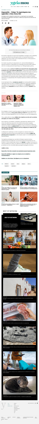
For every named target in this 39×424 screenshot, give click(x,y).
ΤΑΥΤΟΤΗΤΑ (14, 417)
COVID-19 (6, 163)
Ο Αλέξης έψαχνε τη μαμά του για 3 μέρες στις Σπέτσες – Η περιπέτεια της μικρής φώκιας (17, 396)
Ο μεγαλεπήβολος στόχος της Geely (27, 223)
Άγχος (18, 163)
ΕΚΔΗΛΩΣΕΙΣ (15, 407)
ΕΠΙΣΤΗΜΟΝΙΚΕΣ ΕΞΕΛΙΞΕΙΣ (6, 9)
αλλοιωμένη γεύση (33, 68)
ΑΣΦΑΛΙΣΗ (18, 6)
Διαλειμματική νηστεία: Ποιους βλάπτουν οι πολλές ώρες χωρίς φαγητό (14, 250)
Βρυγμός (23, 163)
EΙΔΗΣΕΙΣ (15, 403)
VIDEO (15, 404)
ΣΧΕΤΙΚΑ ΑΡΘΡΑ (5, 172)
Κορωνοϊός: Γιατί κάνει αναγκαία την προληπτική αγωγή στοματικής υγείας (18, 151)
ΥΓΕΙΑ (12, 6)
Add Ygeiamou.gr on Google (18, 52)
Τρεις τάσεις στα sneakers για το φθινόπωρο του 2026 (11, 274)
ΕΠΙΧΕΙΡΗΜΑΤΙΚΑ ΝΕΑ (17, 408)
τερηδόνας (9, 71)
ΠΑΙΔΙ (14, 411)
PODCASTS (25, 6)
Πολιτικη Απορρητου (18, 417)
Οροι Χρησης (36, 417)
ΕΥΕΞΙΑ (14, 6)
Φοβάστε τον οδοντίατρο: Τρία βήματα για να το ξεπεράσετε (15, 158)
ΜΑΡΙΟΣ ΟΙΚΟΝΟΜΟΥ (5, 20)
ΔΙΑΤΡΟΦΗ (21, 6)
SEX (14, 412)
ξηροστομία (19, 70)
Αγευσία (12, 163)
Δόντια (29, 163)
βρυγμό (23, 142)
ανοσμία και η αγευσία (17, 82)
